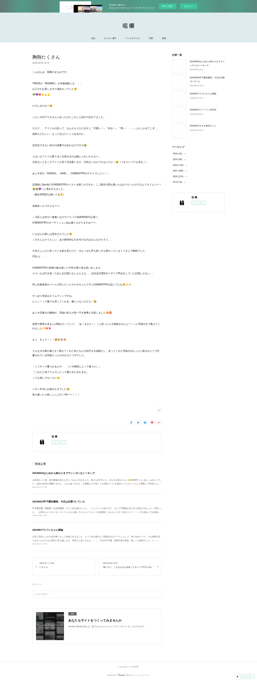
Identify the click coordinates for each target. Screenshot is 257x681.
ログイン (188, 6)
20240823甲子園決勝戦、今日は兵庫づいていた (58, 501)
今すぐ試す (167, 6)
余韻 (164, 38)
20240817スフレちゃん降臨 (47, 529)
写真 (151, 38)
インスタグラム (132, 38)
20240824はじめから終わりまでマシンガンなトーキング (63, 473)
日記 (93, 38)
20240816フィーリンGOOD (203, 109)
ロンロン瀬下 (110, 38)
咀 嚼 (128, 26)
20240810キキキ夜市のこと (203, 125)
